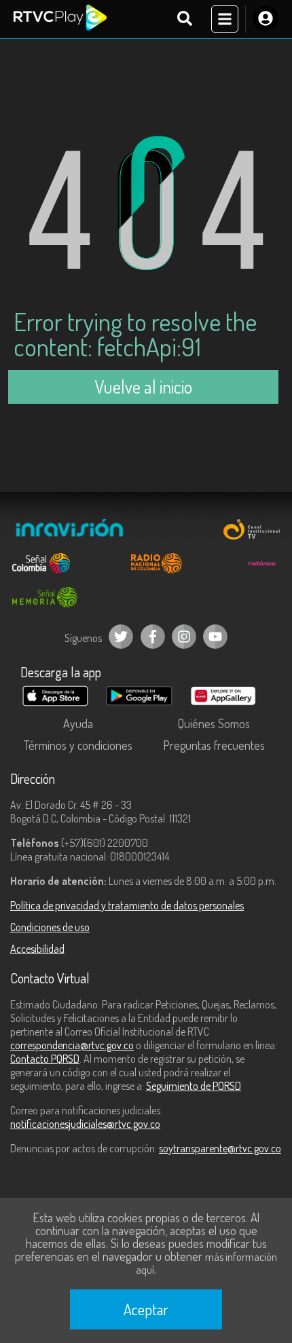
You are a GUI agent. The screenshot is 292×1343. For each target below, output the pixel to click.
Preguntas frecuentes (214, 745)
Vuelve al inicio (143, 386)
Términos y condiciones (78, 745)
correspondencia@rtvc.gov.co (72, 1045)
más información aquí (206, 1263)
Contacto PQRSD (44, 1058)
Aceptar (146, 1309)
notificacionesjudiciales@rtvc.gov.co (85, 1124)
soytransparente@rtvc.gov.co (220, 1148)
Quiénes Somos (214, 723)
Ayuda (78, 723)
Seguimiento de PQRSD (193, 1086)
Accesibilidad (37, 949)
